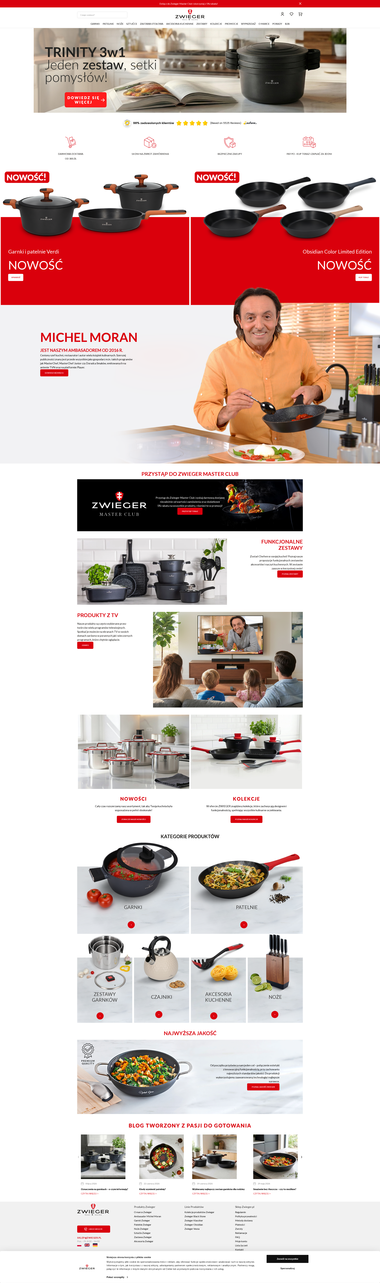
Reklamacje (241, 1232)
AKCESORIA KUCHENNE (179, 23)
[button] (302, 1157)
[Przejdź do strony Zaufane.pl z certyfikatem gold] (127, 123)
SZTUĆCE (131, 23)
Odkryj (85, 645)
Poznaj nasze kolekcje (246, 819)
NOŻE (120, 23)
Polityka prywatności (246, 1216)
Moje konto (241, 1241)
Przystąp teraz (190, 511)
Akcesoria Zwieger (143, 1241)
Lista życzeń (241, 1245)
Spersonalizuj (287, 1268)
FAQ (237, 1237)
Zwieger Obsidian (194, 1224)
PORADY (277, 23)
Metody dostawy (244, 1220)
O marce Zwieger (143, 1212)
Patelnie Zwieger (142, 1224)
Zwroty (239, 1228)
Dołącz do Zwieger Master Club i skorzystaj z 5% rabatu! (188, 3)
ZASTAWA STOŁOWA (151, 23)
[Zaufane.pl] (250, 123)
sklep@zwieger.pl (89, 1237)
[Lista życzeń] (291, 14)
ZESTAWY (201, 23)
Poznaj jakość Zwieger (263, 1087)
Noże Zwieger (141, 1228)
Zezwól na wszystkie (287, 1259)
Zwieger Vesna (192, 1228)
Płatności (240, 1224)
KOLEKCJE (216, 23)
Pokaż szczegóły (115, 1277)
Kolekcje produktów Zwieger (199, 1212)
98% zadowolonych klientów (153, 123)
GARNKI (95, 23)
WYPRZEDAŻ (248, 23)
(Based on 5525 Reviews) (225, 123)
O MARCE (264, 23)
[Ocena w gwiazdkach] (192, 123)
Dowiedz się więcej (54, 373)
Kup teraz (364, 277)
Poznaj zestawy (290, 574)
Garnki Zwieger (142, 1220)
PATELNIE (108, 23)
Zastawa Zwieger (143, 1237)
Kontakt (239, 1249)
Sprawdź (15, 277)
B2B (287, 23)
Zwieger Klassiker (194, 1220)
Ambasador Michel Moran (147, 1216)
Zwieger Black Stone (195, 1216)
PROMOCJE (231, 23)
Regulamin (240, 1212)
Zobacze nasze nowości (133, 819)
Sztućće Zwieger (142, 1232)
